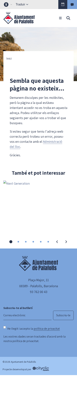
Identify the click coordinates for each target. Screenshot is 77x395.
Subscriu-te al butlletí (18, 308)
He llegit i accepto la (33, 329)
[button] (62, 4)
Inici (9, 58)
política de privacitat (47, 329)
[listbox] (8, 4)
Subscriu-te (63, 315)
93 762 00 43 (38, 292)
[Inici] (19, 18)
